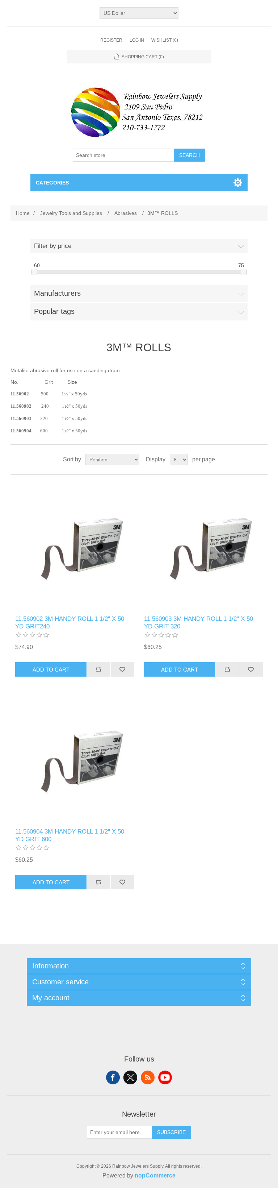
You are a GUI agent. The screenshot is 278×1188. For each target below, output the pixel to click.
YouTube (165, 1077)
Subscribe (171, 1132)
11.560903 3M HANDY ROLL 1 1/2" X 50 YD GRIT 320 (198, 622)
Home (23, 213)
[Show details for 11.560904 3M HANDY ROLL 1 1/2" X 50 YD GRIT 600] (75, 758)
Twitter (130, 1077)
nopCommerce (155, 1175)
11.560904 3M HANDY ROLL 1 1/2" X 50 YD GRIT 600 (69, 835)
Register (111, 40)
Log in (137, 40)
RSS (148, 1077)
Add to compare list (98, 669)
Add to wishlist (122, 669)
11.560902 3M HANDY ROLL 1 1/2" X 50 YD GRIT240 (69, 622)
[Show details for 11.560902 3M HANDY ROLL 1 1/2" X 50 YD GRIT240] (75, 545)
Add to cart (51, 669)
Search (189, 155)
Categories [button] (52, 183)
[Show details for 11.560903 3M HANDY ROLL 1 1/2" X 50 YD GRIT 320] (203, 545)
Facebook (113, 1077)
